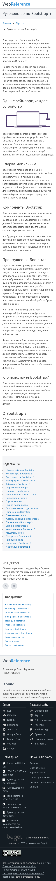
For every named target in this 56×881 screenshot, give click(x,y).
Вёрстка (20, 23)
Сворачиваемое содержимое (22, 508)
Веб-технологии (43, 720)
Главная (6, 23)
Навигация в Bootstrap (18, 511)
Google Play (13, 738)
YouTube (11, 743)
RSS (9, 710)
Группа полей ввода (17, 504)
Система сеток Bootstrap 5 (20, 477)
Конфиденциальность (42, 781)
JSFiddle (11, 715)
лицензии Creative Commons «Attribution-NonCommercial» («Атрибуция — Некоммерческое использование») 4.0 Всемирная (26, 869)
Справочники (42, 710)
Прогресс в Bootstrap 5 (18, 536)
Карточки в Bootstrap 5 (18, 543)
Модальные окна (15, 532)
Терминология (38, 772)
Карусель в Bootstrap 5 (18, 546)
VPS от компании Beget (34, 843)
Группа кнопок (14, 501)
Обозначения (37, 767)
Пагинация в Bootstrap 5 (19, 522)
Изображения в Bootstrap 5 (21, 494)
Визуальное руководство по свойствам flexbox (12, 824)
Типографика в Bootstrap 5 (20, 480)
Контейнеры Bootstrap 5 (19, 473)
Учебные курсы (43, 729)
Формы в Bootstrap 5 (17, 487)
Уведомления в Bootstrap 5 (20, 529)
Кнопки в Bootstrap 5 (17, 490)
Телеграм (12, 729)
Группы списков (14, 539)
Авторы (34, 763)
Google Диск (14, 734)
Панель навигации (16, 515)
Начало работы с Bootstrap (20, 470)
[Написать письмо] (14, 586)
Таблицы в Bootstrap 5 (18, 484)
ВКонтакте (12, 724)
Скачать (34, 786)
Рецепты (39, 724)
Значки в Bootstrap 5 (17, 525)
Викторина (40, 743)
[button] (49, 4)
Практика (40, 734)
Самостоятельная (44, 738)
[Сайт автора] (5, 586)
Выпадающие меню (16, 497)
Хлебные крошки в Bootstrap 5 (23, 518)
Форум (10, 748)
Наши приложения (40, 777)
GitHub (11, 720)
